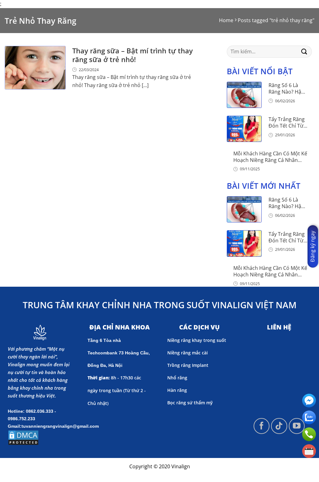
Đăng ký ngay (312, 246)
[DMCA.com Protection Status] (23, 437)
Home (226, 20)
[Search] (304, 52)
